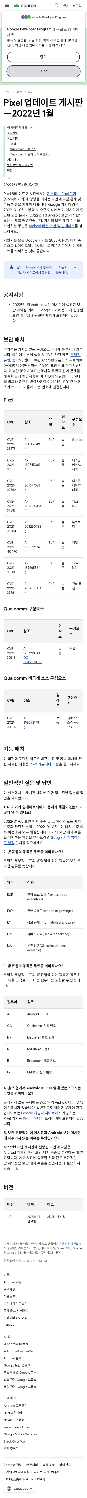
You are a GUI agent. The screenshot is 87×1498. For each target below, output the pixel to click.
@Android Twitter (16, 1344)
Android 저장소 (14, 1282)
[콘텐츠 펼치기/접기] (30, 127)
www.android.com (17, 1427)
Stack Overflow (14, 1441)
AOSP (7, 92)
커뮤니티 (32, 1465)
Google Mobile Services (20, 1434)
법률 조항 (48, 1465)
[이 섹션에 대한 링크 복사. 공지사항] (27, 295)
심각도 (17, 360)
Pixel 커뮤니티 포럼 (44, 764)
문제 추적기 (11, 1449)
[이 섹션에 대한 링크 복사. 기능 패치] (29, 749)
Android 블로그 (14, 1358)
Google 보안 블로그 (17, 1365)
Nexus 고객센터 (14, 1420)
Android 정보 (13, 1465)
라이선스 (65, 1465)
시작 (43, 71)
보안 (30, 92)
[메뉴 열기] (7, 5)
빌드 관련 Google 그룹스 (20, 1380)
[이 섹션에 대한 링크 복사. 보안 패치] (29, 340)
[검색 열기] (56, 5)
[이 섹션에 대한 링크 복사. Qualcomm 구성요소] (48, 609)
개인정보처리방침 (17, 1472)
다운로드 (9, 1296)
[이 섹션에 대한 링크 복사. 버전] (17, 1188)
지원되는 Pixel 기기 (61, 194)
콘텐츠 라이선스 (69, 1244)
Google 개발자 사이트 (38, 1113)
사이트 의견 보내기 (46, 1472)
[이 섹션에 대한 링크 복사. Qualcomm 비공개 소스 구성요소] (70, 678)
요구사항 (9, 1289)
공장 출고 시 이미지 (16, 1311)
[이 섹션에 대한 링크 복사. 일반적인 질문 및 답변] (56, 783)
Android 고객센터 (15, 1406)
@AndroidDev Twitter (19, 1351)
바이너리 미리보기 (15, 1304)
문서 (19, 92)
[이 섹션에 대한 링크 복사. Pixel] (17, 400)
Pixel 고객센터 (13, 1413)
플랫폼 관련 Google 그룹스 (21, 1373)
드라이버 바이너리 (15, 1318)
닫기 (43, 57)
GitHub (9, 1325)
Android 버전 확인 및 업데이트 (52, 226)
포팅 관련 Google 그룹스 (20, 1387)
